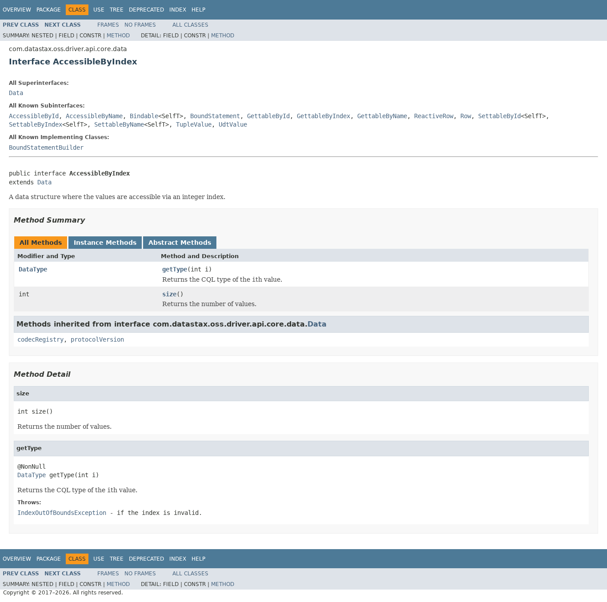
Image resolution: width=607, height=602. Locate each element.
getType (174, 269)
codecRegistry (40, 339)
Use (98, 10)
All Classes (190, 25)
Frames (108, 25)
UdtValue (233, 124)
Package (48, 10)
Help (198, 10)
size (169, 294)
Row (465, 116)
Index (177, 10)
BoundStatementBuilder (46, 147)
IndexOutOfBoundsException (61, 512)
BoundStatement (215, 116)
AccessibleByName (94, 116)
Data (16, 92)
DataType (33, 269)
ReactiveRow (433, 116)
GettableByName (382, 116)
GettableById (268, 116)
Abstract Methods (179, 242)
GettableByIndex (323, 116)
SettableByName (119, 124)
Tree (117, 10)
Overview (17, 10)
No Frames (140, 25)
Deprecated (146, 10)
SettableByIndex (35, 124)
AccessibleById (34, 116)
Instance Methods (105, 242)
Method (118, 35)
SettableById (499, 116)
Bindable (144, 116)
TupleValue (194, 124)
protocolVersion (97, 339)
